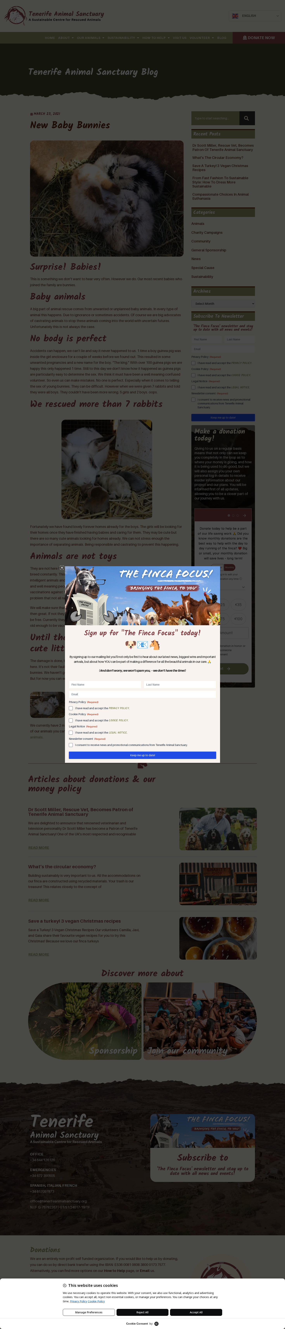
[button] (61, 567)
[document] (142, 664)
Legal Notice (118, 733)
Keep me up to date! (142, 755)
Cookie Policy (118, 720)
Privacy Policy (119, 708)
